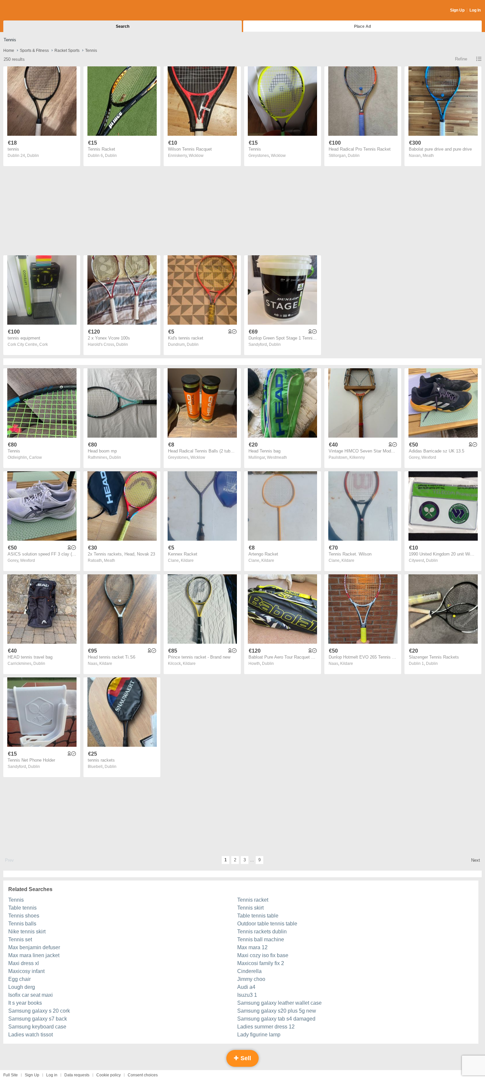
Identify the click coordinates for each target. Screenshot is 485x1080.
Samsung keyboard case (37, 1026)
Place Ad (362, 26)
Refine (461, 58)
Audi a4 (246, 987)
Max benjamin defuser (34, 947)
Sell (245, 1058)
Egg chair (19, 979)
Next (475, 860)
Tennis (16, 900)
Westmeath (277, 457)
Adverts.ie (29, 10)
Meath (428, 155)
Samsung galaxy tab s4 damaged (276, 1019)
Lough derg (21, 987)
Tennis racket (252, 900)
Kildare (187, 560)
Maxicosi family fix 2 (260, 963)
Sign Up (457, 10)
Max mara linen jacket (33, 955)
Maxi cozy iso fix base (262, 955)
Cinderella (249, 971)
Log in (51, 1075)
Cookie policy (108, 1075)
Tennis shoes (23, 915)
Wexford (428, 457)
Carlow (35, 457)
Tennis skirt (250, 908)
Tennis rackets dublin (262, 931)
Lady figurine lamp (258, 1034)
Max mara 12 (252, 947)
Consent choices (143, 1075)
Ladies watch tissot (30, 1034)
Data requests (76, 1075)
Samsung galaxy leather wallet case (279, 1003)
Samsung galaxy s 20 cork (39, 1011)
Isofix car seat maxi (30, 995)
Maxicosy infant (26, 971)
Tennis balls (22, 923)
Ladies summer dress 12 (266, 1026)
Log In (475, 10)
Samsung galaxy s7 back (37, 1019)
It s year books (25, 1003)
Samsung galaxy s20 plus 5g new (276, 1011)
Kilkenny (357, 457)
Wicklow (196, 155)
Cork (43, 344)
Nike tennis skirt (27, 931)
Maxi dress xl (23, 963)
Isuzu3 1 (247, 995)
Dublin (33, 155)
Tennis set (20, 939)
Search (122, 26)
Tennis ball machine (260, 939)
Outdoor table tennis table (267, 923)
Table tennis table (257, 915)
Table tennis (22, 908)
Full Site (10, 1075)
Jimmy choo (251, 979)
